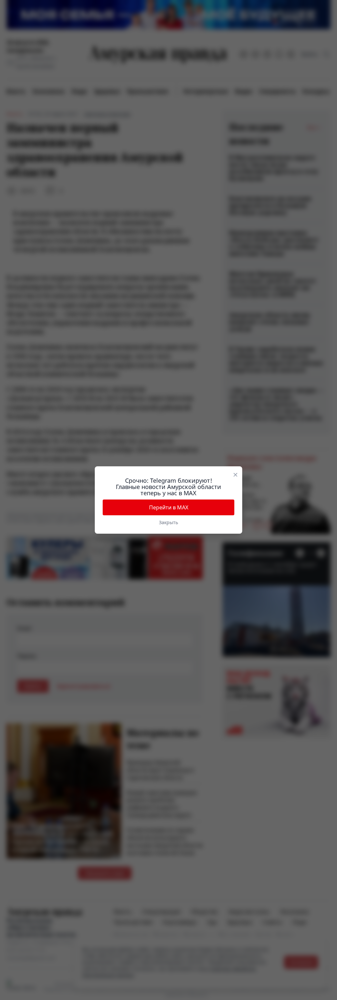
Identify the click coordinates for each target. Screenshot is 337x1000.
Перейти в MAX (168, 507)
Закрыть (168, 522)
